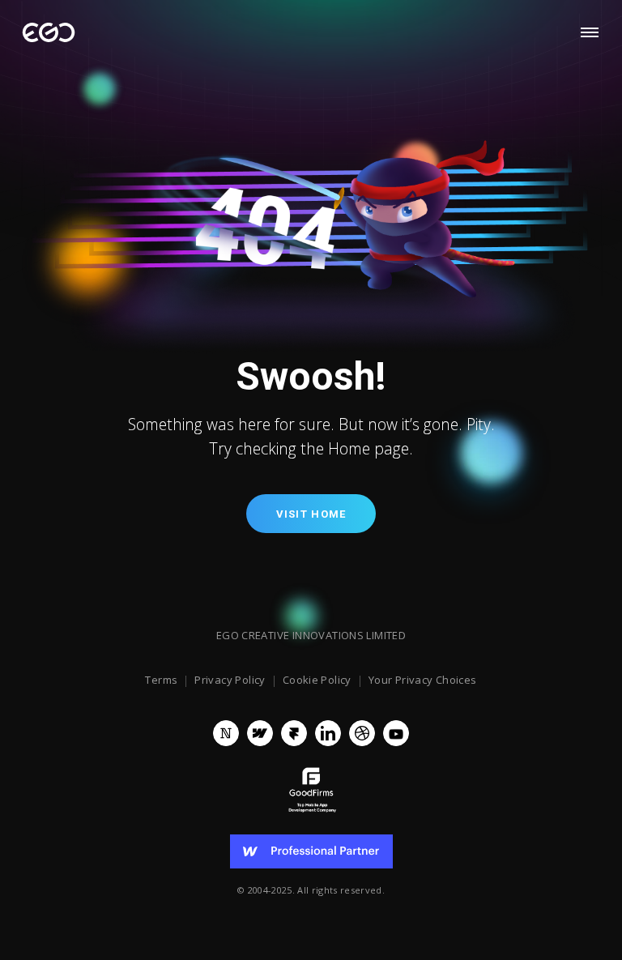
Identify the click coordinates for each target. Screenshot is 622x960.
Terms (161, 680)
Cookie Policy (317, 680)
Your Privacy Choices (423, 680)
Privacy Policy (229, 680)
